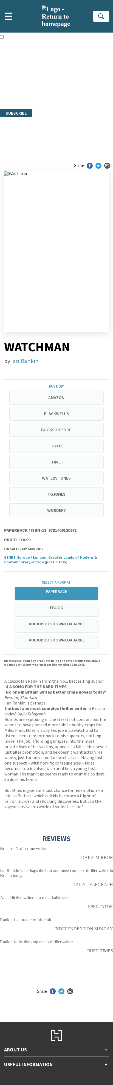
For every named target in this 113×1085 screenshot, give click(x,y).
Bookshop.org (56, 429)
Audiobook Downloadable (56, 623)
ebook (56, 607)
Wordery (56, 510)
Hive (56, 462)
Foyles (56, 445)
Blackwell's (56, 413)
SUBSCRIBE (16, 113)
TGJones (56, 494)
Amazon (56, 397)
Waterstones (56, 478)
